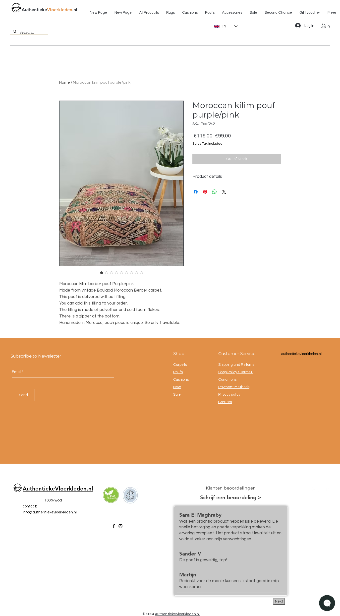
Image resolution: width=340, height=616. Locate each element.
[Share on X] (224, 192)
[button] (327, 25)
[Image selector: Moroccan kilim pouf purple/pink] (101, 272)
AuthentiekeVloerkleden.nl (58, 488)
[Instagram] (120, 526)
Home (64, 82)
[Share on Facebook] (196, 192)
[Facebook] (113, 526)
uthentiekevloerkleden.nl (302, 353)
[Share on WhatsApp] (215, 192)
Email (16, 372)
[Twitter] (327, 489)
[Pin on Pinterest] (205, 192)
